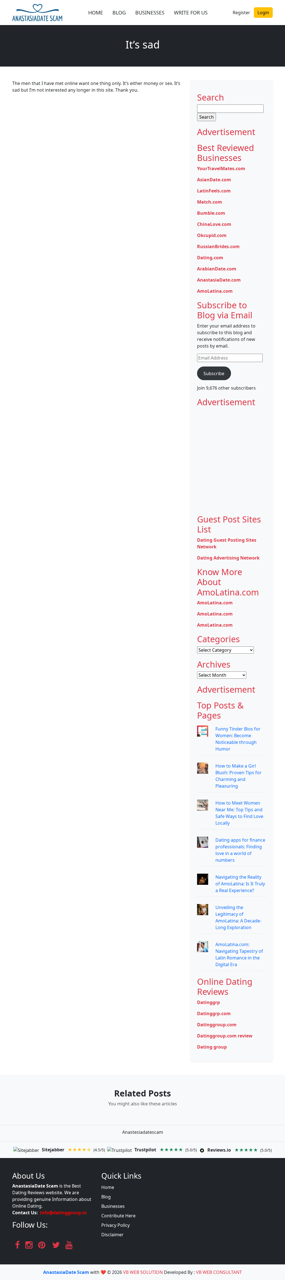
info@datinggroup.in (63, 1213)
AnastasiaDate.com (219, 280)
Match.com (209, 202)
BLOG (119, 12)
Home (107, 1187)
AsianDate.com (214, 180)
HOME (95, 12)
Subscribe (213, 373)
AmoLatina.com (215, 291)
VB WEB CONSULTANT (219, 1272)
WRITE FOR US (191, 12)
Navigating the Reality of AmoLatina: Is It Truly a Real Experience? (240, 883)
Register (241, 12)
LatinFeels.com (214, 191)
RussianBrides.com (218, 246)
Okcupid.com (212, 235)
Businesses (113, 1206)
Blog (106, 1197)
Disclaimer (112, 1235)
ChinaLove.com (214, 224)
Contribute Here (118, 1216)
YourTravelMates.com (221, 168)
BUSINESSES (149, 12)
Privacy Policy (115, 1225)
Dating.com (210, 258)
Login (263, 12)
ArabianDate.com (216, 269)
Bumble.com (211, 213)
